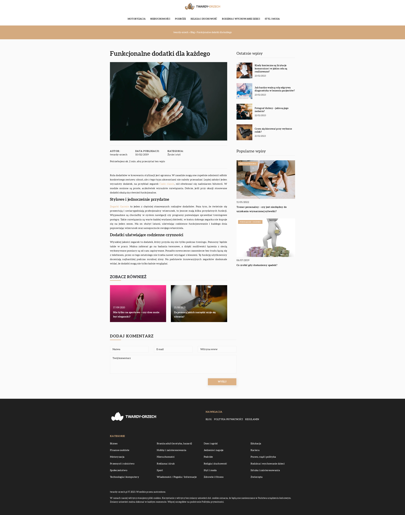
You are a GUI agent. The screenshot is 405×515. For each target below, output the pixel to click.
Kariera (255, 450)
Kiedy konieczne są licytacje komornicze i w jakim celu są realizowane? (271, 68)
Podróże (180, 19)
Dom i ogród (211, 443)
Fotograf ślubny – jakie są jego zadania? (271, 110)
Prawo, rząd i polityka (263, 457)
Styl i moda (272, 19)
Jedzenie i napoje (214, 450)
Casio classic (166, 184)
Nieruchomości (160, 19)
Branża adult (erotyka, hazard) (174, 443)
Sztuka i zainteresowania (265, 470)
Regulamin (252, 419)
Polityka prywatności (228, 419)
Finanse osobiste (119, 450)
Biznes (114, 443)
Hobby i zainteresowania (171, 450)
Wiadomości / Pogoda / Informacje (177, 477)
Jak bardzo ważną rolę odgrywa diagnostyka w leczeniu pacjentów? (275, 89)
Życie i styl (174, 154)
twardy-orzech (118, 154)
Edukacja (256, 443)
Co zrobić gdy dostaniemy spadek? (257, 265)
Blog (209, 419)
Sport (160, 470)
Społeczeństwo (118, 470)
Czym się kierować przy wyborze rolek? (273, 130)
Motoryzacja (137, 19)
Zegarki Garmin (119, 206)
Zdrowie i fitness (214, 477)
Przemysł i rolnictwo (122, 463)
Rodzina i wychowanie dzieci (241, 19)
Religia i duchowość (204, 19)
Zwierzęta (257, 477)
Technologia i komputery (124, 477)
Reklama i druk (166, 463)
